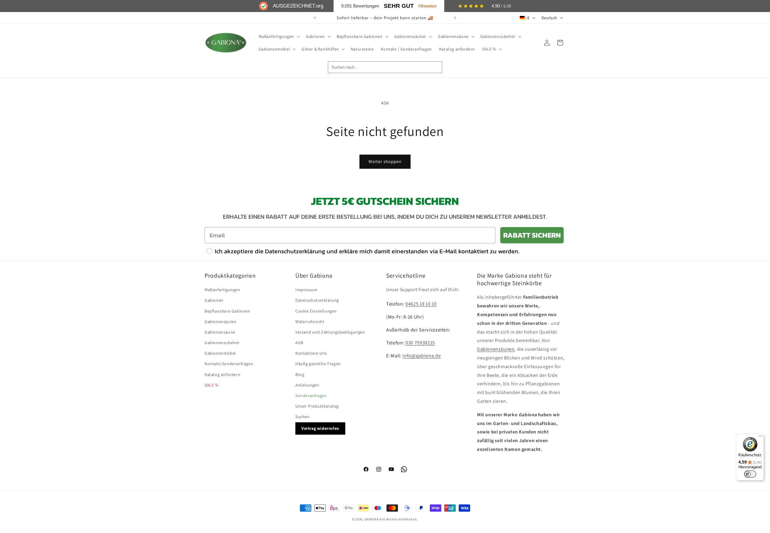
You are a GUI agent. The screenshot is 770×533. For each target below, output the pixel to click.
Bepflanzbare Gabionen (228, 311)
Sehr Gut (399, 6)
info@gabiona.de (421, 355)
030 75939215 (420, 342)
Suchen (302, 416)
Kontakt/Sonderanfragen (229, 363)
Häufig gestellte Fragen (318, 363)
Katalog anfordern (222, 374)
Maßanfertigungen (222, 289)
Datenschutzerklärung (317, 300)
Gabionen (214, 300)
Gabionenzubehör (222, 342)
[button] (279, 36)
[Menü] (760, 437)
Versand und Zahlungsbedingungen (330, 332)
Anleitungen (307, 385)
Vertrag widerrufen (320, 428)
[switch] (750, 474)
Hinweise (427, 5)
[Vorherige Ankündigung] (315, 17)
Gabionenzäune (220, 332)
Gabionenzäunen (495, 349)
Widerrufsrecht (309, 321)
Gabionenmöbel (220, 353)
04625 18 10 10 (420, 303)
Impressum (306, 289)
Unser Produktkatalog (317, 406)
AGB (299, 342)
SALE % (212, 385)
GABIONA (372, 519)
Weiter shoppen (385, 161)
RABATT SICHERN (532, 235)
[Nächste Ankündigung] (455, 17)
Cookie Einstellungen (316, 311)
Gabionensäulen (220, 321)
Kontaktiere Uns (311, 353)
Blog (299, 374)
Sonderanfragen (311, 395)
